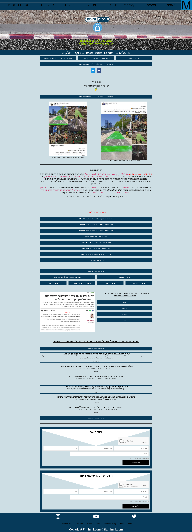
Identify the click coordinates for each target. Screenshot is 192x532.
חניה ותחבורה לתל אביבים (96, 212)
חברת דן (43, 187)
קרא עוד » (96, 361)
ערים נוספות (18, 5)
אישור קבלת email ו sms (138, 458)
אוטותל (93, 187)
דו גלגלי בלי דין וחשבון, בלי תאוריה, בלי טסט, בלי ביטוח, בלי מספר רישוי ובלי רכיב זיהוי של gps (83, 176)
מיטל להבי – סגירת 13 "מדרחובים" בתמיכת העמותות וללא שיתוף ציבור (96, 407)
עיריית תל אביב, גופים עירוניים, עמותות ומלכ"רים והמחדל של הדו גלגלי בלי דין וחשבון (96, 354)
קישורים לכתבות (122, 5)
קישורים (47, 5)
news (151, 5)
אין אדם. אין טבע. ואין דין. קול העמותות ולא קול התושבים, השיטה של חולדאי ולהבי (96, 387)
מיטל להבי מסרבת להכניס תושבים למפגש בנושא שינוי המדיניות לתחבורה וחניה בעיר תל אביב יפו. (96, 397)
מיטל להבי (147, 174)
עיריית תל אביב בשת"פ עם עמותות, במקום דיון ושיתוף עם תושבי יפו (96, 376)
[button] (134, 58)
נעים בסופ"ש (125, 187)
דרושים (71, 5)
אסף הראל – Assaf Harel (96, 174)
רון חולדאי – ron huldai (118, 174)
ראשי (171, 5)
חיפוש (93, 5)
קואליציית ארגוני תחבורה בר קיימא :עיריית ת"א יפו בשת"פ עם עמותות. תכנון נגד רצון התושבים (96, 366)
